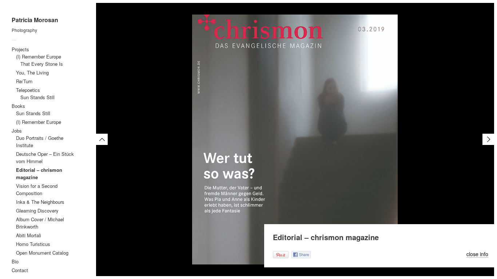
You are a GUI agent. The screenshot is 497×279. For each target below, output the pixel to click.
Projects (20, 49)
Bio (15, 261)
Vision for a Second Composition (36, 189)
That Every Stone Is (41, 63)
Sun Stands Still (37, 97)
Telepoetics (28, 89)
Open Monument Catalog (42, 252)
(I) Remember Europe (38, 56)
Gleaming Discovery (37, 210)
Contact (20, 270)
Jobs (17, 130)
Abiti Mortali (28, 235)
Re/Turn (24, 81)
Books (18, 105)
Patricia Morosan (35, 20)
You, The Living (32, 72)
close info (477, 254)
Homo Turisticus (33, 243)
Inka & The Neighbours (40, 201)
